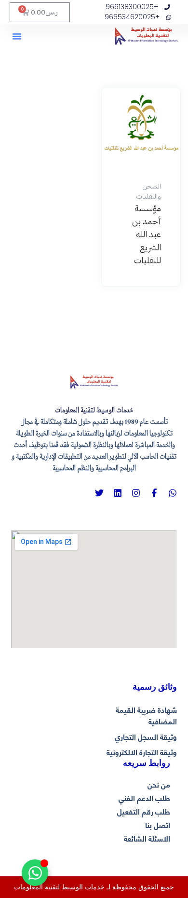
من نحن (159, 784)
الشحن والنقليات (148, 191)
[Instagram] (136, 493)
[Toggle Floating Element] (35, 872)
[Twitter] (99, 493)
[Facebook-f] (154, 493)
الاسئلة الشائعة (147, 838)
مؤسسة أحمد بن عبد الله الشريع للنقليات (146, 234)
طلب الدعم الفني (144, 798)
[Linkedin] (117, 493)
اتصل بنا (157, 825)
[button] (17, 36)
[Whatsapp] (172, 493)
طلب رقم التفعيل (143, 811)
